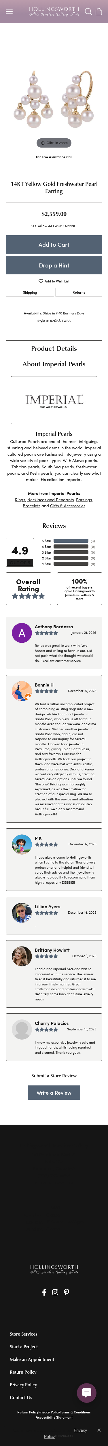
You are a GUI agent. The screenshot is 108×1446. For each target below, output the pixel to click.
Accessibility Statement (54, 1417)
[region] (54, 101)
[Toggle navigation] (9, 11)
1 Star (46, 563)
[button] (88, 11)
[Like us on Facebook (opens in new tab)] (44, 1292)
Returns (79, 292)
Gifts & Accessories (67, 505)
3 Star (46, 552)
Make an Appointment (32, 1359)
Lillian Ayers (47, 906)
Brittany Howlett (52, 950)
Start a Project (24, 1346)
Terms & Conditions (75, 1412)
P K (38, 838)
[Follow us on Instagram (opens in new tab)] (55, 1292)
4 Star (46, 546)
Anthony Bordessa (54, 626)
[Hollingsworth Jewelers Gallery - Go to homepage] (54, 1269)
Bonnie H (44, 684)
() (93, 540)
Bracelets (31, 505)
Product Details (54, 348)
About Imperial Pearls (54, 363)
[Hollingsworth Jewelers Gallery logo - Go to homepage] (54, 11)
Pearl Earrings (21, 34)
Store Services (23, 1334)
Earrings (84, 499)
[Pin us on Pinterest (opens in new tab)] (66, 1292)
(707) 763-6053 (54, 163)
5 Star (46, 540)
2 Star (46, 558)
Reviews (54, 525)
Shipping (30, 292)
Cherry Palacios (52, 1023)
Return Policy (23, 1372)
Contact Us (21, 1397)
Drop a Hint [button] (54, 265)
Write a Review (54, 1092)
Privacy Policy (23, 1384)
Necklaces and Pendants (50, 499)
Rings (20, 499)
